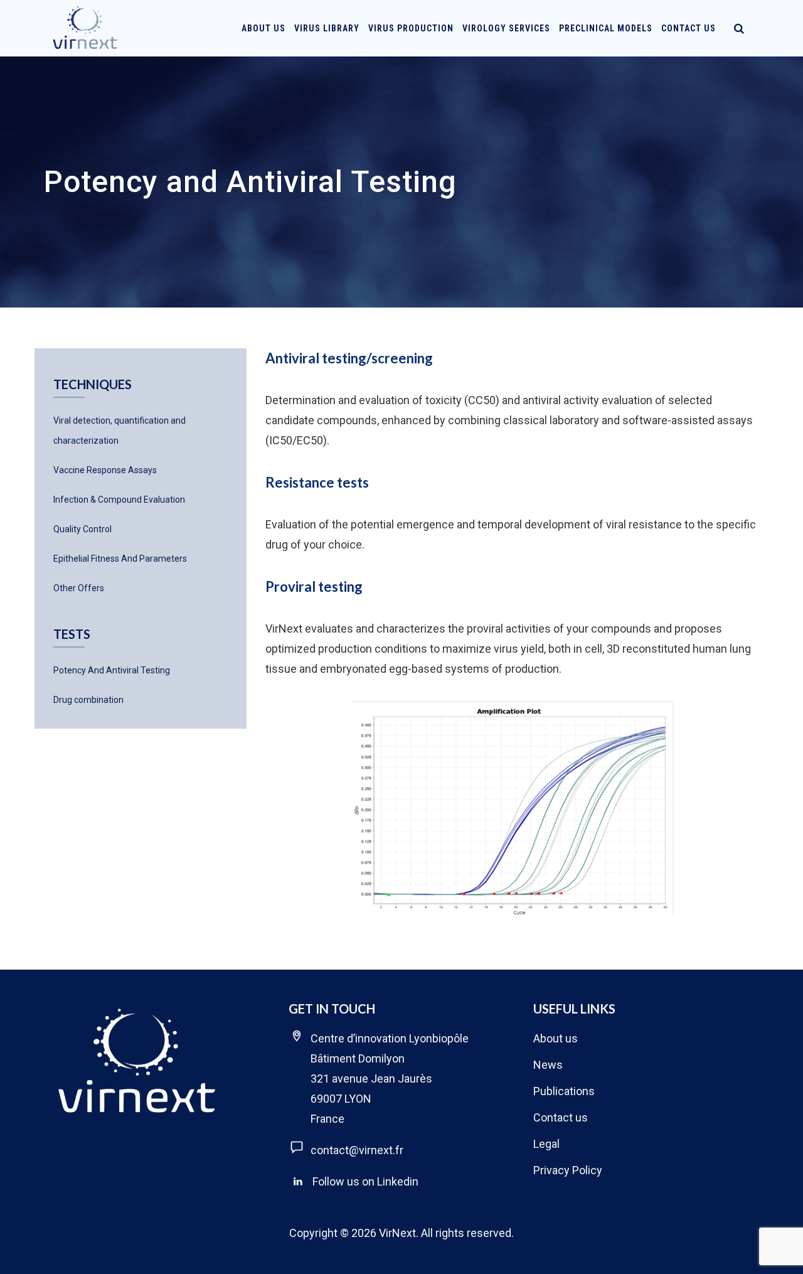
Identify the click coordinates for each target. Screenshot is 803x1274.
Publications (564, 1091)
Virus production (411, 28)
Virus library (326, 28)
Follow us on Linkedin (365, 1181)
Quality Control (82, 529)
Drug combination (88, 700)
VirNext (397, 1232)
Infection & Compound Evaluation (119, 500)
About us (555, 1038)
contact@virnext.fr (357, 1150)
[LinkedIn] (298, 1181)
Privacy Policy (567, 1170)
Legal (546, 1143)
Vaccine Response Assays (105, 470)
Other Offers (78, 588)
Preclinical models (605, 28)
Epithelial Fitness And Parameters (120, 559)
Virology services (506, 28)
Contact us (688, 28)
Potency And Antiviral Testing (111, 670)
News (548, 1064)
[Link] (739, 28)
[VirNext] (85, 28)
